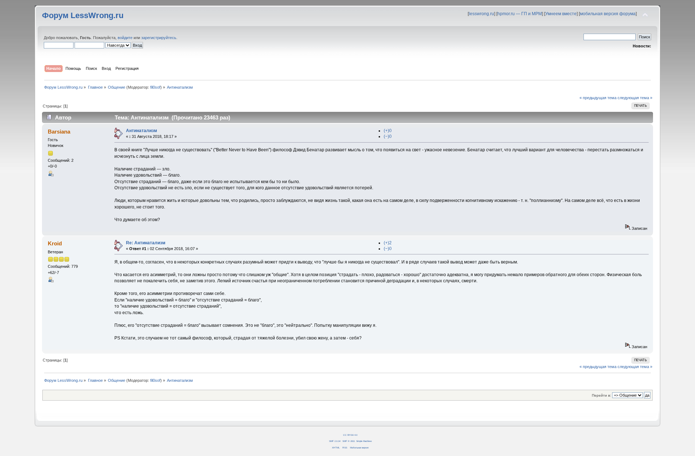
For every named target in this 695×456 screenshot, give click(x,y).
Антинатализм (141, 130)
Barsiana (59, 131)
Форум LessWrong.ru (82, 15)
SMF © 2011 (348, 441)
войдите (125, 37)
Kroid (55, 243)
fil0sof (155, 87)
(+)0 (388, 130)
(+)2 (388, 242)
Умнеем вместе (561, 13)
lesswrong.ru (481, 13)
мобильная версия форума (608, 13)
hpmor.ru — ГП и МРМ (519, 13)
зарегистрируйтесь (158, 37)
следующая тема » (635, 98)
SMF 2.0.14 (334, 441)
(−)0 (388, 136)
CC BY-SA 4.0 (350, 435)
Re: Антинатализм (145, 242)
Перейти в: (601, 395)
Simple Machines (364, 441)
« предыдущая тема (598, 98)
